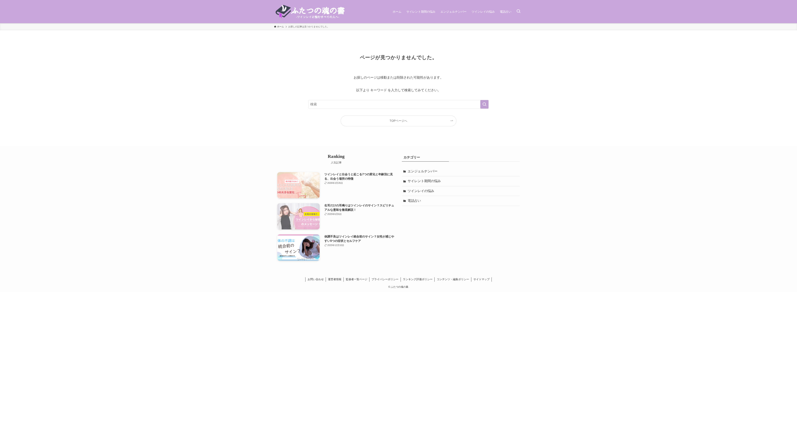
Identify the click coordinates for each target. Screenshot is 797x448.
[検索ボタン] (518, 11)
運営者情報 (334, 279)
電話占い (414, 200)
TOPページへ (398, 120)
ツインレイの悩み (421, 191)
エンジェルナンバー (423, 171)
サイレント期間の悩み (424, 181)
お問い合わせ (316, 279)
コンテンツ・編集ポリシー (453, 279)
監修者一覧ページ (356, 279)
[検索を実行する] (484, 104)
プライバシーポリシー (385, 279)
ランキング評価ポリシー (418, 279)
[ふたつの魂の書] (311, 11)
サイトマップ (481, 279)
